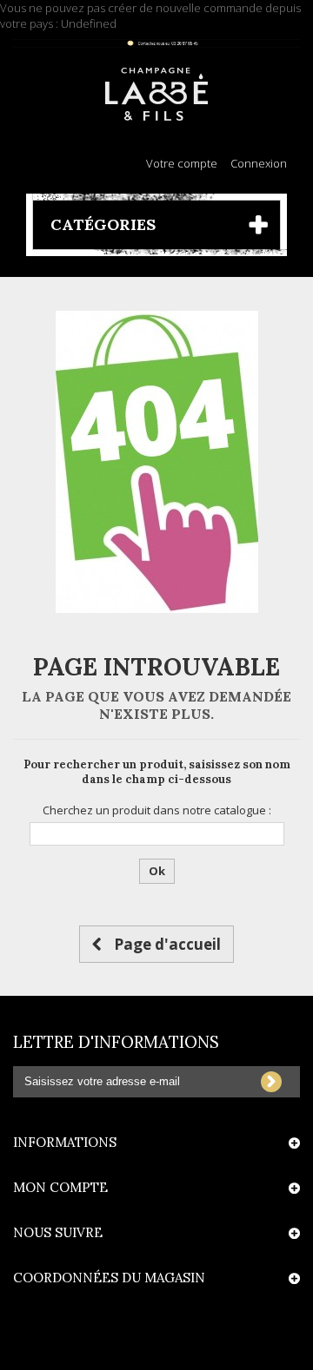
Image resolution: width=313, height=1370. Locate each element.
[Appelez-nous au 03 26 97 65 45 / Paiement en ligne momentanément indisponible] (156, 43)
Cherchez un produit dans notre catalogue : (157, 810)
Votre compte (181, 163)
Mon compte (60, 1187)
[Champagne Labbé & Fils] (156, 94)
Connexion (258, 163)
